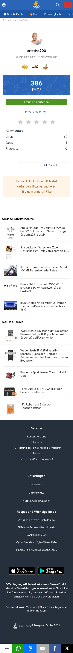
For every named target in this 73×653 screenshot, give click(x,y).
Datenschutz (36, 492)
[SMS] (30, 648)
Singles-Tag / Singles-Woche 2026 (36, 549)
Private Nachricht (36, 111)
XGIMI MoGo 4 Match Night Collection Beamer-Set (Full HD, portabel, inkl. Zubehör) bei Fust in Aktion (44, 334)
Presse (36, 453)
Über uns (36, 442)
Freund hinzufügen (36, 102)
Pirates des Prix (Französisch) (36, 459)
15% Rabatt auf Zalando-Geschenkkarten (35, 406)
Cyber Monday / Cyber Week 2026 (36, 542)
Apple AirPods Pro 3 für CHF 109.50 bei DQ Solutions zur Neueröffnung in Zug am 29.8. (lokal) (43, 231)
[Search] (57, 5)
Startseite (8, 20)
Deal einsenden (68, 4)
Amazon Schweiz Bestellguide (36, 520)
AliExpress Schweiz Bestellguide (36, 527)
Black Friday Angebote (52, 607)
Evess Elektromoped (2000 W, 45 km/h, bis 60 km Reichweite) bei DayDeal (41, 288)
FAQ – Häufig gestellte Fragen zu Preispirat (36, 447)
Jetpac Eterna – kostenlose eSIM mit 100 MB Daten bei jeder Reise (43, 268)
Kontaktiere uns (36, 436)
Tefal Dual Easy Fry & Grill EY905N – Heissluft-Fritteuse (42, 390)
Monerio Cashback (27, 607)
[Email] (42, 648)
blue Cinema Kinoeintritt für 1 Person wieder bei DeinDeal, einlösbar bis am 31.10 (43, 306)
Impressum (36, 484)
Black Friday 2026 (36, 535)
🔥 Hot (34, 14)
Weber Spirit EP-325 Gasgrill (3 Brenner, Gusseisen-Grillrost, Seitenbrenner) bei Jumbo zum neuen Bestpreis (44, 355)
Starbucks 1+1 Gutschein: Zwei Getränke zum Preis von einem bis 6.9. (44, 249)
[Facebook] (55, 648)
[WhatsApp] (18, 648)
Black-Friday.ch (36, 610)
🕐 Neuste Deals (13, 14)
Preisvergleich (52, 14)
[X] (67, 648)
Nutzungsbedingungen (37, 501)
